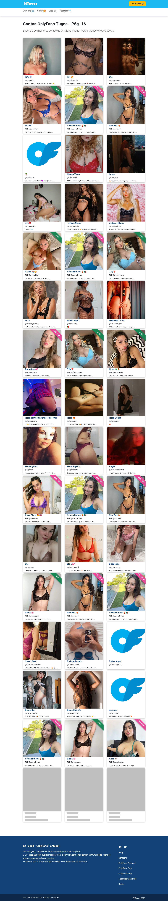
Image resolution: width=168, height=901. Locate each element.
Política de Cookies (41, 897)
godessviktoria (116, 223)
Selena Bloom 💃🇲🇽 (76, 125)
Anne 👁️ (113, 759)
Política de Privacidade (29, 897)
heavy (112, 174)
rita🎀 (28, 223)
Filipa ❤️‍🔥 (71, 418)
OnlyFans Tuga (125, 868)
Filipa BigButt (73, 466)
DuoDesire (114, 564)
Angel (112, 466)
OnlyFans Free (125, 873)
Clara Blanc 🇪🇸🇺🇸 (33, 515)
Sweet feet (30, 661)
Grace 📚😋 (31, 271)
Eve (26, 564)
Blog (121, 852)
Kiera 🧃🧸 (114, 369)
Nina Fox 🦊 (115, 125)
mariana (113, 710)
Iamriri (28, 77)
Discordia (30, 710)
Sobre (121, 884)
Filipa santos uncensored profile (41, 418)
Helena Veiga (73, 174)
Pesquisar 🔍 (65, 11)
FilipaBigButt (31, 466)
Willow (28, 125)
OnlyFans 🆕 (28, 11)
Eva (110, 77)
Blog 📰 (52, 11)
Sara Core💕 (31, 369)
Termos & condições (53, 897)
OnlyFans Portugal (127, 863)
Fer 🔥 (70, 77)
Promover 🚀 (137, 3)
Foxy (27, 320)
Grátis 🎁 (41, 11)
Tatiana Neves (74, 223)
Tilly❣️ (112, 271)
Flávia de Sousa (116, 320)
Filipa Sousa (115, 418)
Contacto (123, 858)
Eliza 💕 (71, 564)
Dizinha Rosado (74, 661)
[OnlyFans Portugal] (30, 4)
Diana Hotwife (74, 710)
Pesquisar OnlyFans (127, 879)
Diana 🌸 (29, 612)
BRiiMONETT (73, 320)
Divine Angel (115, 661)
